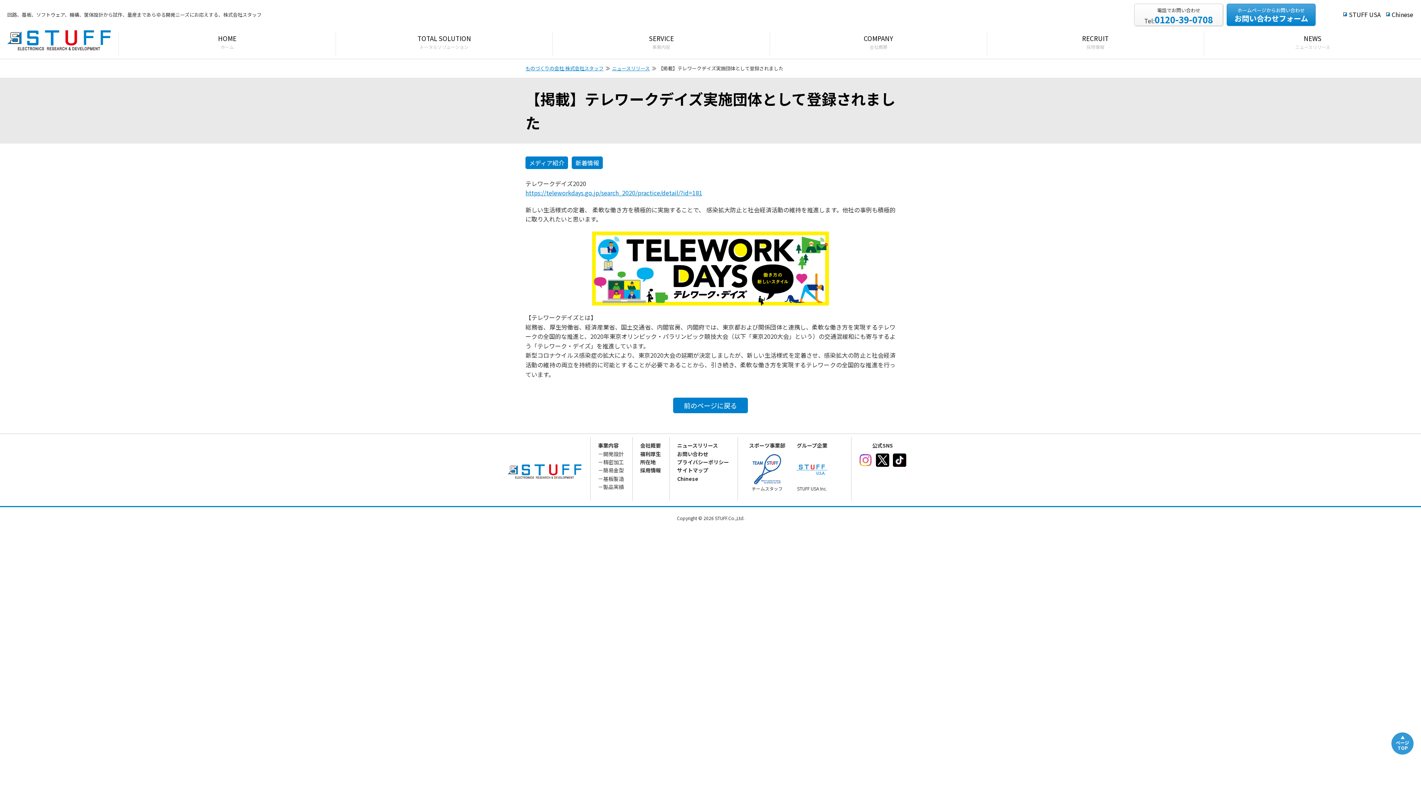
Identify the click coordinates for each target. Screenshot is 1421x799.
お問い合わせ (692, 454)
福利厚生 (650, 454)
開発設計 (613, 454)
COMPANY (878, 42)
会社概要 (650, 445)
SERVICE (661, 42)
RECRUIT (1095, 42)
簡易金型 (613, 470)
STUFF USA (1365, 14)
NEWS (1312, 42)
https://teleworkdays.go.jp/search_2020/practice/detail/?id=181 (613, 192)
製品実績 (613, 486)
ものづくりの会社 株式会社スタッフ (564, 68)
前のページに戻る (710, 405)
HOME (227, 42)
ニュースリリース (631, 68)
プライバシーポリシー (703, 462)
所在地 (648, 462)
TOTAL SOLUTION (444, 42)
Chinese (1402, 14)
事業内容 (608, 445)
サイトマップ (692, 470)
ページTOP (1402, 745)
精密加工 (613, 462)
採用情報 (650, 470)
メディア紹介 (546, 162)
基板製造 (613, 478)
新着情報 (587, 162)
